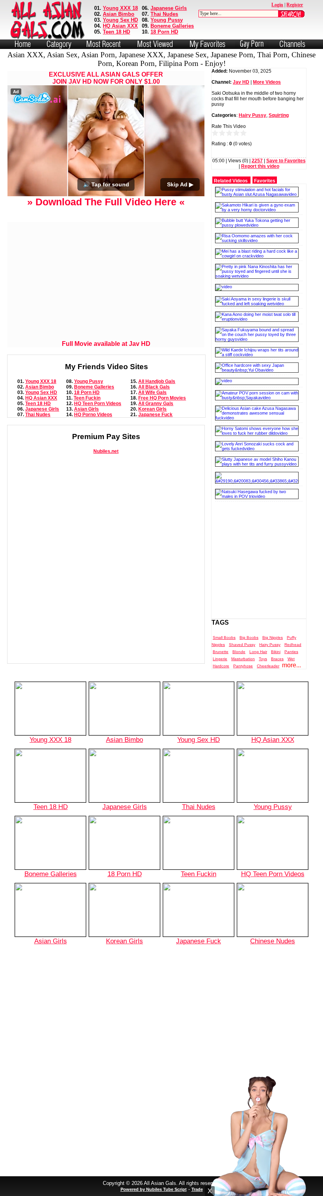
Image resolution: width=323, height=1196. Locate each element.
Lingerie (220, 659)
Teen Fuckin (87, 398)
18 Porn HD (164, 32)
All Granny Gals (155, 403)
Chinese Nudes (272, 941)
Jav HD (241, 82)
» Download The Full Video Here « (106, 201)
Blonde (238, 652)
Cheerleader (268, 666)
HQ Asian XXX (120, 26)
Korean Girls (152, 409)
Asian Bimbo (118, 14)
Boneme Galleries (172, 26)
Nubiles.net (106, 451)
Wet (291, 659)
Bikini (275, 652)
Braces (277, 659)
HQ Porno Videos (93, 414)
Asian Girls (86, 409)
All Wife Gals (152, 392)
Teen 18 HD (116, 32)
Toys (263, 659)
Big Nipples (272, 637)
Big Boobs (248, 637)
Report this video (260, 166)
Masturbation (243, 659)
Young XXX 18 (120, 8)
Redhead (292, 644)
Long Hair (258, 652)
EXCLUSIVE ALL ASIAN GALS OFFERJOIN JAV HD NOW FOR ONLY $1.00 (106, 78)
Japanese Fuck (155, 414)
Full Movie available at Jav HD (106, 343)
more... (291, 665)
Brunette (220, 652)
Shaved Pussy (242, 644)
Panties (291, 652)
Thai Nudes (164, 14)
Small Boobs (224, 637)
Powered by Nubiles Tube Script (154, 1189)
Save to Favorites (286, 160)
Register (294, 5)
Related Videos (231, 181)
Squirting (279, 115)
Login (277, 5)
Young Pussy (166, 20)
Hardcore (221, 666)
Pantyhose (243, 666)
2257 (257, 160)
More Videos (267, 82)
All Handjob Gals (156, 381)
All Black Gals (154, 387)
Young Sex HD (120, 20)
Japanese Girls (168, 8)
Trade (197, 1189)
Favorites (264, 181)
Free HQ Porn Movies (162, 398)
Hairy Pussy (252, 115)
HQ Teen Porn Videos (97, 403)
